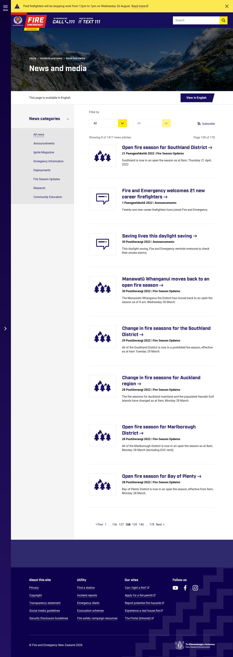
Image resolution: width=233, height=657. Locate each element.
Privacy (34, 587)
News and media (75, 58)
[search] (224, 20)
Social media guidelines (44, 610)
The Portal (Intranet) (139, 618)
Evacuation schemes (90, 610)
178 (151, 524)
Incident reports (87, 595)
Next (159, 524)
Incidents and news (51, 58)
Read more (138, 6)
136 (114, 524)
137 (121, 524)
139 (134, 524)
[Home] (29, 21)
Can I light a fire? (137, 587)
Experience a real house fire (144, 610)
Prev (100, 524)
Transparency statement (44, 603)
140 (141, 524)
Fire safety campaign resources (97, 618)
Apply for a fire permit (140, 595)
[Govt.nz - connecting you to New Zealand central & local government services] (195, 645)
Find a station (86, 587)
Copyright (35, 595)
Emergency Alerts (88, 603)
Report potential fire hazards (144, 603)
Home (32, 58)
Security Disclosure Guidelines (48, 618)
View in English (196, 97)
